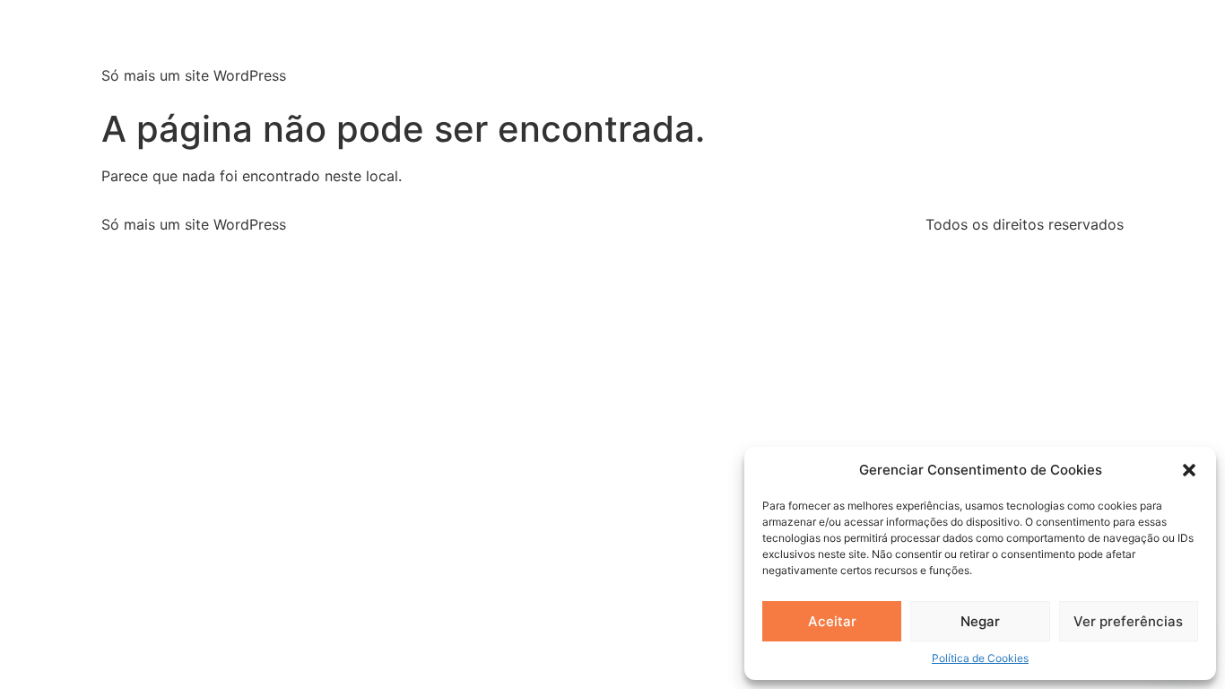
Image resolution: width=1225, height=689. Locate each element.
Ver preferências (1128, 621)
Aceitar (832, 621)
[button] (1189, 470)
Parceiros (1010, 50)
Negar (980, 621)
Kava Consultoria (246, 35)
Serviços (809, 50)
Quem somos (709, 50)
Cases (1089, 50)
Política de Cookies (980, 658)
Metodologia (908, 50)
